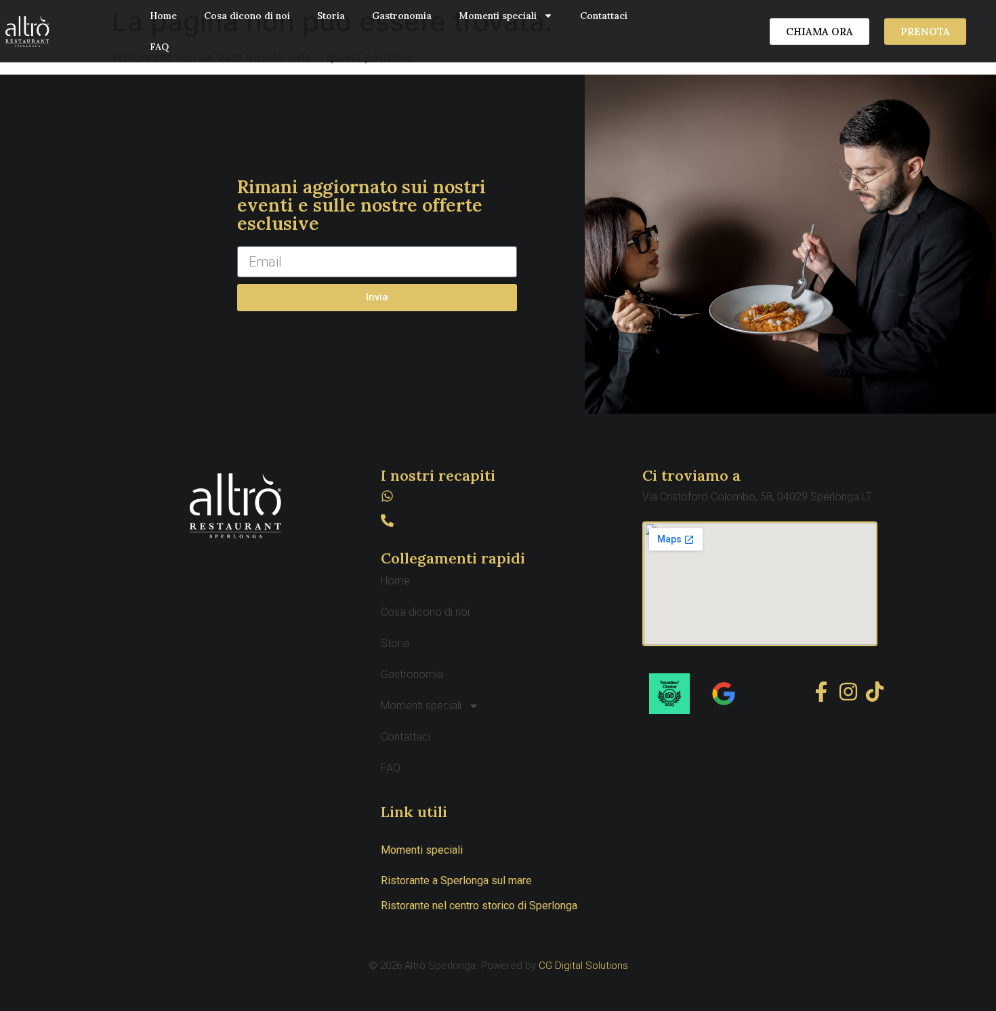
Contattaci (603, 15)
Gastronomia (402, 15)
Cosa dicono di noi (247, 15)
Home (163, 15)
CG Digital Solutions (583, 965)
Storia (331, 15)
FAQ (159, 47)
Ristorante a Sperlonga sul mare (456, 880)
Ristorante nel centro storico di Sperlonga (479, 905)
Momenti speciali (498, 15)
